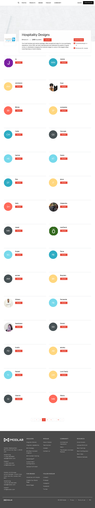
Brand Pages (30, 485)
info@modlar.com (9, 465)
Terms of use (81, 500)
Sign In (79, 3)
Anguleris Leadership (32, 445)
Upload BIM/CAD (82, 445)
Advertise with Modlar (33, 477)
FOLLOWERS (36, 39)
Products (32, 3)
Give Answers (81, 442)
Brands (41, 3)
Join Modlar (88, 3)
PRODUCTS (25, 39)
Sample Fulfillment (32, 466)
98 (58, 420)
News (61, 447)
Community (57, 3)
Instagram (46, 483)
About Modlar (47, 442)
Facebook (46, 486)
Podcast (48, 3)
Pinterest (45, 480)
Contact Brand (79, 39)
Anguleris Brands (31, 442)
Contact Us (46, 451)
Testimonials (47, 445)
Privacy (72, 500)
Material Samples (82, 457)
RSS (90, 500)
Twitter (45, 489)
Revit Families (81, 448)
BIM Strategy (30, 448)
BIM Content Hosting (32, 456)
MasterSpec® (30, 459)
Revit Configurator (82, 451)
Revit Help (80, 454)
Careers (45, 448)
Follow (48, 39)
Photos (24, 3)
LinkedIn (45, 477)
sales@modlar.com (9, 458)
